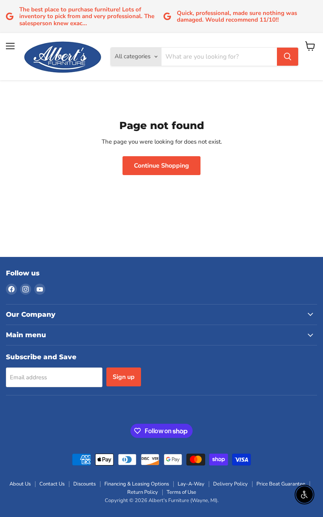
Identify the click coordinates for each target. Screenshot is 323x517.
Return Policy (142, 492)
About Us (20, 483)
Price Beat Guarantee (280, 483)
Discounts (84, 483)
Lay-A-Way (191, 483)
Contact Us (52, 483)
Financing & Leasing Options (136, 483)
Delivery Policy (230, 483)
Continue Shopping (161, 165)
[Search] (287, 57)
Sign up (124, 377)
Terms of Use (181, 492)
